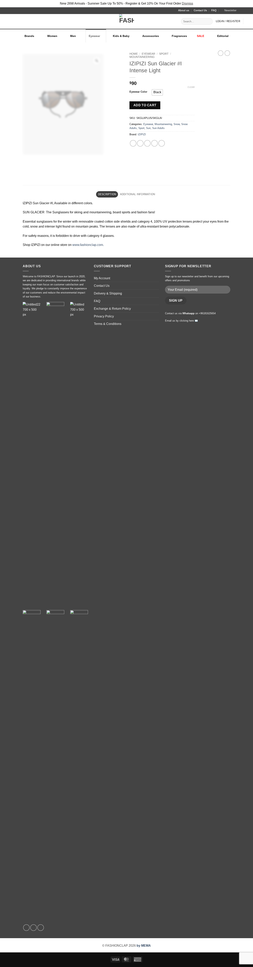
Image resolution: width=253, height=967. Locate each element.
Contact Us (200, 10)
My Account (102, 278)
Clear (191, 87)
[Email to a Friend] (147, 143)
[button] (228, 10)
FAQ (213, 10)
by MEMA (144, 945)
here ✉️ (193, 320)
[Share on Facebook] (133, 143)
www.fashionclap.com (87, 244)
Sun (148, 128)
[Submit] (209, 21)
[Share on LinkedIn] (161, 143)
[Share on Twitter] (140, 143)
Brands (29, 36)
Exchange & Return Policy (112, 308)
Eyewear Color (138, 91)
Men (73, 36)
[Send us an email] (248, 10)
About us (183, 10)
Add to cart (145, 105)
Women (52, 36)
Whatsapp (188, 313)
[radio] (157, 92)
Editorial (222, 36)
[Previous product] (227, 53)
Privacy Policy (104, 316)
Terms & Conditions (107, 323)
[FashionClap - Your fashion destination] (126, 21)
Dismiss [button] (187, 3)
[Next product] (220, 53)
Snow (177, 124)
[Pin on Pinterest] (154, 143)
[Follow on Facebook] (240, 10)
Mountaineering (142, 56)
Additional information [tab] (137, 194)
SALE (200, 36)
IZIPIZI (142, 134)
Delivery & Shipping (108, 293)
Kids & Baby (121, 36)
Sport (164, 53)
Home (133, 53)
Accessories (150, 36)
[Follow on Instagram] (244, 10)
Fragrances (179, 36)
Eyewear (94, 36)
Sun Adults (158, 128)
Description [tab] (107, 194)
